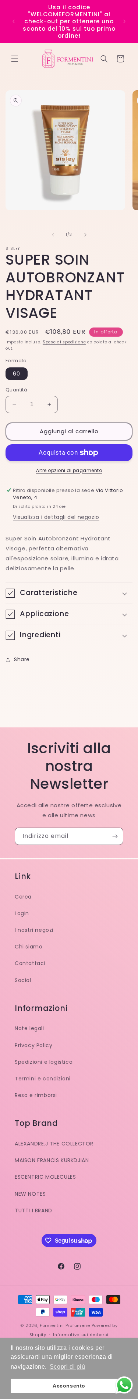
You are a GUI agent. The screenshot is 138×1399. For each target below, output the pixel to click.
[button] (15, 59)
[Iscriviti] (115, 836)
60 (16, 373)
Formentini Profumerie (65, 1325)
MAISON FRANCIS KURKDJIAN (52, 1160)
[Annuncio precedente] (14, 21)
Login (22, 913)
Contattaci (30, 963)
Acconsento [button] (69, 1386)
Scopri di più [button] (67, 1367)
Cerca (23, 896)
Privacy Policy (33, 1045)
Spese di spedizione (64, 342)
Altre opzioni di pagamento (69, 470)
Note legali (29, 1028)
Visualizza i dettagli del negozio (56, 517)
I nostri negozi (34, 930)
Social (23, 980)
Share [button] (22, 659)
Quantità (16, 389)
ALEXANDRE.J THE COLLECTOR (54, 1143)
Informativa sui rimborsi (81, 1335)
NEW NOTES (30, 1194)
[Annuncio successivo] (124, 21)
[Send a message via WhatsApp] (124, 1385)
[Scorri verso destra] (85, 235)
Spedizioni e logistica (43, 1062)
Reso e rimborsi (36, 1095)
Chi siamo (28, 946)
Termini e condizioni (43, 1078)
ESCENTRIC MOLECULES (45, 1177)
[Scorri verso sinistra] (53, 235)
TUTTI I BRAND (33, 1210)
